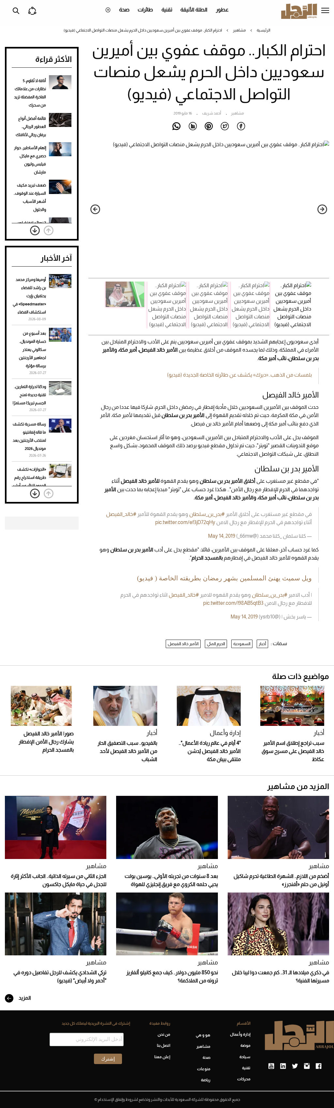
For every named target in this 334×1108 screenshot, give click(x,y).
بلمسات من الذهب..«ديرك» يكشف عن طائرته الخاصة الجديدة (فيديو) (239, 375)
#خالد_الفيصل (121, 514)
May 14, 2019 (221, 536)
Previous (322, 209)
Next (95, 209)
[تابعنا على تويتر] (295, 1066)
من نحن (164, 1034)
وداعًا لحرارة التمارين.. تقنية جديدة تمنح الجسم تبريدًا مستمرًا (29, 394)
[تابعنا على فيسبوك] (318, 1066)
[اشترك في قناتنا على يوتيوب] (271, 1066)
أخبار (262, 643)
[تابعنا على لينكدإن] (283, 1066)
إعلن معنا (162, 1057)
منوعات (203, 1069)
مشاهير (239, 30)
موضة (245, 1045)
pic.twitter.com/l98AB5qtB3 (233, 603)
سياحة (244, 1057)
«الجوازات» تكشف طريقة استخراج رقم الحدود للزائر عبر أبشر (29, 477)
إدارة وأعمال (225, 732)
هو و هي (203, 1035)
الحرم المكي (216, 643)
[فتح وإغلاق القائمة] (325, 11)
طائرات (145, 9)
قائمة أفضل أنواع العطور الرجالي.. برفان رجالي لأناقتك (31, 126)
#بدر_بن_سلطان (207, 514)
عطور (222, 9)
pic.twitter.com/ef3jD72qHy (185, 522)
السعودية (241, 643)
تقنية (166, 9)
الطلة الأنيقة (193, 9)
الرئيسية (263, 30)
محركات (243, 1079)
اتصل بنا (163, 1045)
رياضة (205, 1080)
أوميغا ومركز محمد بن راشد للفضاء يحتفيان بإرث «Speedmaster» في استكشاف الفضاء (29, 295)
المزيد (24, 998)
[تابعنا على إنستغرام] (307, 1066)
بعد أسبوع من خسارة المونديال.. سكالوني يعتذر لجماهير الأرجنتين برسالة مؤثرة (32, 349)
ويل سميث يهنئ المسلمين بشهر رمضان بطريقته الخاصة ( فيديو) (224, 578)
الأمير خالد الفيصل (183, 643)
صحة (124, 9)
